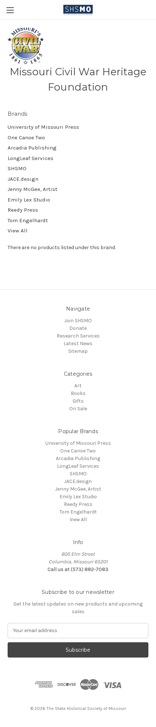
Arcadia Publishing (32, 147)
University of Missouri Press (43, 127)
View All (18, 230)
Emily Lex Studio (29, 199)
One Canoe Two (26, 137)
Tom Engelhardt (28, 220)
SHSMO (17, 168)
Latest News (78, 343)
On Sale (78, 409)
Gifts (78, 401)
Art (78, 386)
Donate (78, 328)
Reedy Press (23, 210)
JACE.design (23, 179)
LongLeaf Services (30, 158)
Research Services (78, 336)
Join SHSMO (78, 320)
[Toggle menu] (10, 10)
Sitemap (78, 351)
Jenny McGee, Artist (32, 189)
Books (78, 393)
